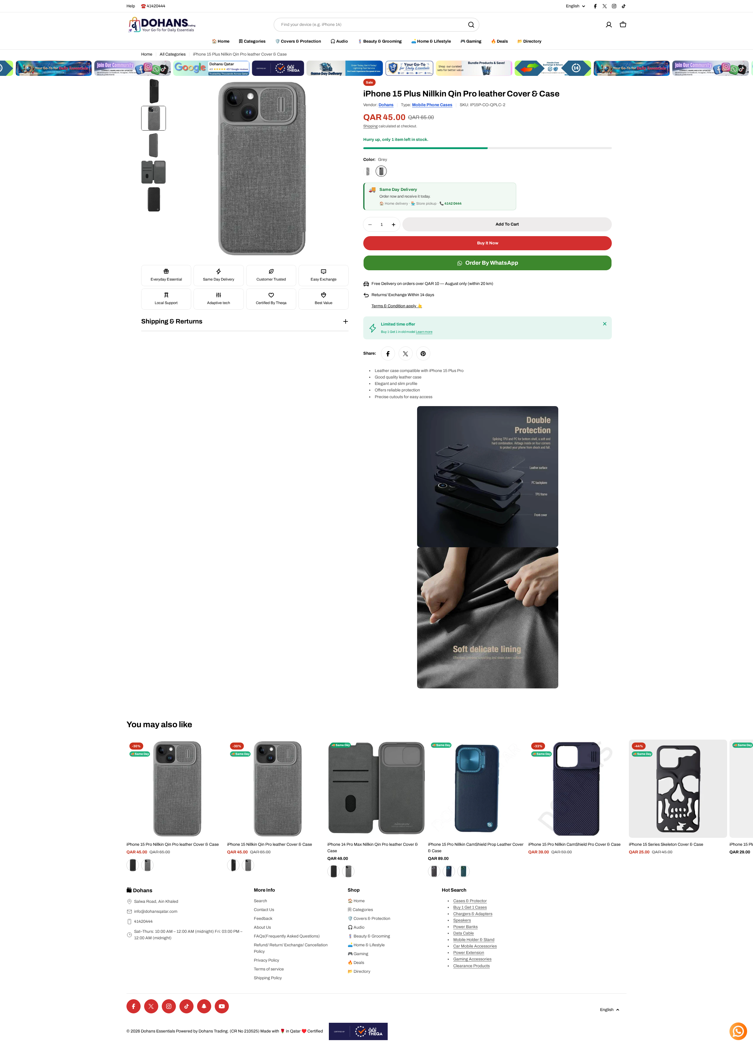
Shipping (370, 126)
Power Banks (465, 927)
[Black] (367, 171)
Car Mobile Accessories (475, 946)
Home (146, 54)
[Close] (604, 323)
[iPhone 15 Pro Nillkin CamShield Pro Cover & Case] (577, 789)
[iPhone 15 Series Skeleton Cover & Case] (678, 789)
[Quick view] (216, 752)
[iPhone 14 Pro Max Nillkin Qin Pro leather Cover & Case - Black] (333, 871)
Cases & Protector (470, 901)
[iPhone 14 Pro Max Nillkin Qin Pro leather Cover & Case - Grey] (348, 871)
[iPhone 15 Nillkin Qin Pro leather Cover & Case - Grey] (248, 865)
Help (130, 6)
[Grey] (381, 171)
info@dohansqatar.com (155, 911)
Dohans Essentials (158, 1031)
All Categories (173, 54)
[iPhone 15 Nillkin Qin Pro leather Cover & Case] (276, 789)
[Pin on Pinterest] (423, 354)
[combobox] (376, 25)
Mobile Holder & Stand (473, 939)
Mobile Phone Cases (432, 105)
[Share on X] (406, 354)
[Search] (471, 24)
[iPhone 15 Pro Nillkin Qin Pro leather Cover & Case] (175, 789)
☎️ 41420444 (153, 6)
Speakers (462, 920)
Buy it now (487, 243)
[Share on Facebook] (388, 354)
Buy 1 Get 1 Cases (470, 907)
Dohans (386, 105)
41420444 (143, 921)
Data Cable (463, 933)
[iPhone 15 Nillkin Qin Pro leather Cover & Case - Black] (233, 865)
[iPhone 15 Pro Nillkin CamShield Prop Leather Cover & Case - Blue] (449, 871)
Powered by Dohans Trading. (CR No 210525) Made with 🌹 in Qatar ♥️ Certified (249, 1031)
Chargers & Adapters (472, 914)
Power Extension (468, 952)
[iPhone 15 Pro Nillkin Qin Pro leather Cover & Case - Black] (132, 865)
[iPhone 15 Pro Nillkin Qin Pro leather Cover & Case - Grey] (147, 865)
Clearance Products (471, 966)
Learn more (424, 332)
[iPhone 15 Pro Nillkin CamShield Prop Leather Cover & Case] (477, 789)
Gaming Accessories (472, 959)
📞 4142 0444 (450, 204)
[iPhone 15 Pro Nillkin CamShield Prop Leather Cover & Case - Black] (434, 871)
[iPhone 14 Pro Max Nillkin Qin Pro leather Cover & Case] (376, 789)
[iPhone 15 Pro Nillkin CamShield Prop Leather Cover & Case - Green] (463, 871)
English (572, 6)
